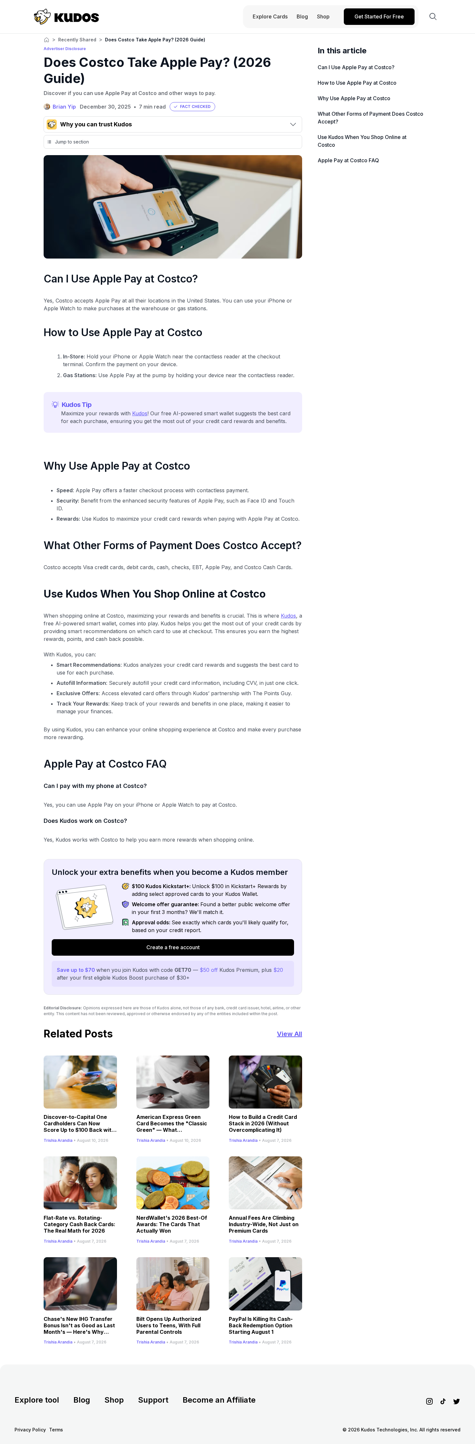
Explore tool (37, 1400)
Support (153, 1400)
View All (289, 1034)
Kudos (139, 413)
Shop (114, 1400)
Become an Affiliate (219, 1400)
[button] (192, 106)
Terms (56, 1429)
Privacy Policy (30, 1429)
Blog (81, 1400)
